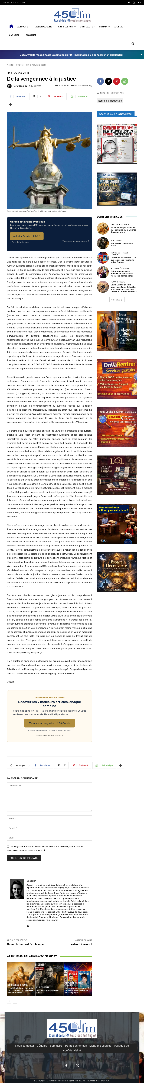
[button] (133, 44)
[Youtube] (139, 3)
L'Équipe (42, 1045)
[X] (134, 3)
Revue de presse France (74, 984)
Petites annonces (76, 1045)
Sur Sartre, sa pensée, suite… (47, 991)
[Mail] (28, 925)
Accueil (10, 64)
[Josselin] (10, 86)
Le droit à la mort (81, 944)
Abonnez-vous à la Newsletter (115, 114)
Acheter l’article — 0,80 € (26, 236)
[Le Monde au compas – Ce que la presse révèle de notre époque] (78, 979)
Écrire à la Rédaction (110, 100)
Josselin (22, 86)
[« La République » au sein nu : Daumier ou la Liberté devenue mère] (21, 979)
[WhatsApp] (124, 81)
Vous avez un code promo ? (76, 241)
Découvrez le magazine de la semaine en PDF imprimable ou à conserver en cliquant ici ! (72, 54)
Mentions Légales (100, 1045)
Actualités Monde (120, 268)
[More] (10, 104)
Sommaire (56, 1045)
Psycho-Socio (118, 282)
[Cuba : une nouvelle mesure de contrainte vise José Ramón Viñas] (103, 272)
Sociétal (20, 64)
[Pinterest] (116, 81)
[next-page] (15, 1001)
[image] (117, 144)
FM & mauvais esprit (36, 64)
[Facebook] (129, 3)
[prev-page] (9, 1001)
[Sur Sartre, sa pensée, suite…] (49, 979)
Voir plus (115, 299)
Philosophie (43, 987)
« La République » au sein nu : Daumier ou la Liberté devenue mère (20, 990)
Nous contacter (24, 1045)
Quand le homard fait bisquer (26, 944)
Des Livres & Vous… (18, 985)
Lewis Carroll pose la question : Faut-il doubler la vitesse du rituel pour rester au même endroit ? (124, 288)
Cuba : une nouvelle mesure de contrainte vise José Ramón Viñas (122, 273)
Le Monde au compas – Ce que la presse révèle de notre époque (78, 990)
